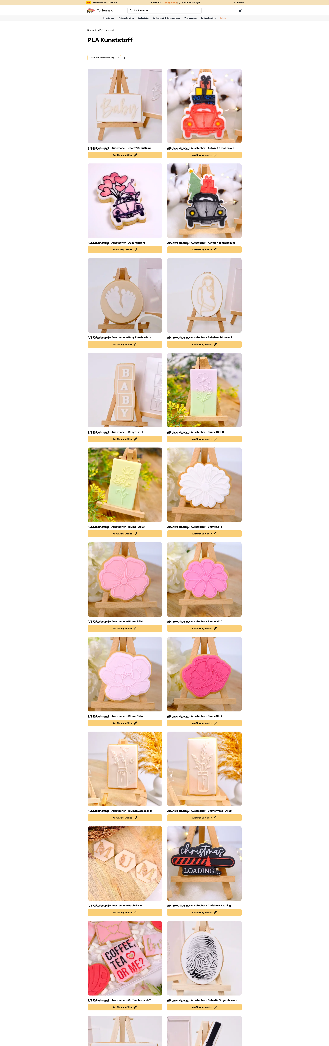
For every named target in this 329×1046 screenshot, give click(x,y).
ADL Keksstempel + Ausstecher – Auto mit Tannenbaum (201, 242)
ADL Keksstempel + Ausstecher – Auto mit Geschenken (200, 148)
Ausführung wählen (122, 155)
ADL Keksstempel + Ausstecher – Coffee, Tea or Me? (119, 1000)
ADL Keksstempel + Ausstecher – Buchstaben (115, 905)
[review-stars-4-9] (100, 8)
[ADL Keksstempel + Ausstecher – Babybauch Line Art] (204, 295)
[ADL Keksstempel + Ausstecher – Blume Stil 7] (204, 674)
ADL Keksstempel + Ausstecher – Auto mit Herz (116, 242)
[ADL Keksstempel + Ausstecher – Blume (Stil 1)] (204, 390)
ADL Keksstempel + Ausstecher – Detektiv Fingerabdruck (202, 1000)
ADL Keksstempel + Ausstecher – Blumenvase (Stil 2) (199, 810)
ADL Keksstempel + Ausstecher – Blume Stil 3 (194, 526)
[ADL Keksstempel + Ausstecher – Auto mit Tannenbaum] (204, 200)
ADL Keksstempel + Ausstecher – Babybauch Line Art (199, 337)
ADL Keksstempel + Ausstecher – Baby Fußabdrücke (119, 337)
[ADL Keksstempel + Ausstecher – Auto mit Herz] (125, 200)
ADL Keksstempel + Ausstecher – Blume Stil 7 (194, 716)
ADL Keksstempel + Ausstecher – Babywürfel (115, 432)
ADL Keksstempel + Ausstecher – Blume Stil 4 (115, 621)
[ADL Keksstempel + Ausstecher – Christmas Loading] (204, 863)
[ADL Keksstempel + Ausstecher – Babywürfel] (125, 390)
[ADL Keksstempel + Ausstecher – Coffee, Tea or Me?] (125, 958)
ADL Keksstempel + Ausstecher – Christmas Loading (199, 905)
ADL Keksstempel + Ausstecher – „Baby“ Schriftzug (119, 148)
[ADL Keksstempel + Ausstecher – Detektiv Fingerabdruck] (204, 958)
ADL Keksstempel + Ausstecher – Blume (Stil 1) (195, 432)
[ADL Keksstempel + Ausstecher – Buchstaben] (125, 863)
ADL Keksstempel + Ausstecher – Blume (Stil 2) (116, 526)
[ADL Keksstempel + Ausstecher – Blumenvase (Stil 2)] (204, 769)
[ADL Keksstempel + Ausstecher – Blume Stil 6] (125, 674)
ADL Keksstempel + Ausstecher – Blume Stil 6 (115, 716)
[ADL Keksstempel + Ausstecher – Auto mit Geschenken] (204, 106)
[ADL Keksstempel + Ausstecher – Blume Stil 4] (125, 579)
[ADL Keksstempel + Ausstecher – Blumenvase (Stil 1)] (125, 769)
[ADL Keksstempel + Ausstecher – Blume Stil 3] (204, 485)
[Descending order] (124, 57)
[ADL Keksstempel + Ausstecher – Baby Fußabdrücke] (125, 295)
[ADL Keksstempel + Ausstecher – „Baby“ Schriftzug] (125, 106)
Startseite (92, 30)
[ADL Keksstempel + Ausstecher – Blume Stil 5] (204, 579)
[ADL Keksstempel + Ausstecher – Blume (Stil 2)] (125, 485)
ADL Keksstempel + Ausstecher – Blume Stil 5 (194, 621)
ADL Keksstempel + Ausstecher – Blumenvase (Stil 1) (120, 810)
